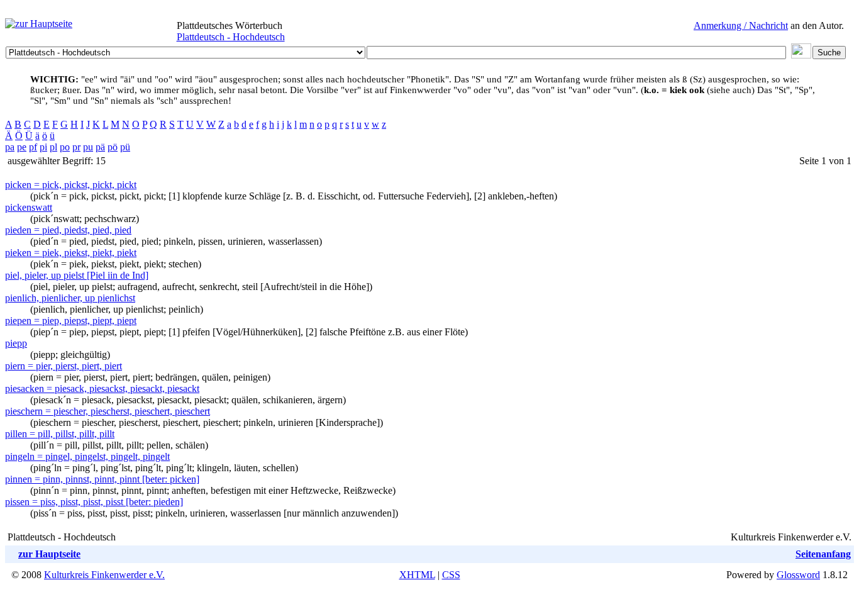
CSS (451, 574)
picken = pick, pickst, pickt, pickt (70, 184)
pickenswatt (28, 207)
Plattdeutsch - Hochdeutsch (231, 36)
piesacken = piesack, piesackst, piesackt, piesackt (102, 388)
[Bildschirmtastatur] (801, 55)
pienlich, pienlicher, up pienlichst (70, 298)
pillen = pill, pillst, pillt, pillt (59, 433)
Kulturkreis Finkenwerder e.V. (104, 574)
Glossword (798, 574)
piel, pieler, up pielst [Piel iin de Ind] (76, 275)
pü (125, 147)
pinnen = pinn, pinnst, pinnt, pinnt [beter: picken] (102, 479)
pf (33, 147)
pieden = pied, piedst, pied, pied (68, 230)
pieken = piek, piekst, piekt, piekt (70, 252)
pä (100, 147)
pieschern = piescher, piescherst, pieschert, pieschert (107, 411)
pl (53, 147)
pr (76, 147)
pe (21, 147)
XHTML (417, 574)
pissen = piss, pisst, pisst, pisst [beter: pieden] (94, 501)
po (65, 147)
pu (88, 147)
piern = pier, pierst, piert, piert (63, 365)
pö (113, 147)
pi (43, 147)
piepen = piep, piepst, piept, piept (70, 320)
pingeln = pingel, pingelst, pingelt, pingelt (87, 456)
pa (9, 147)
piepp (16, 343)
